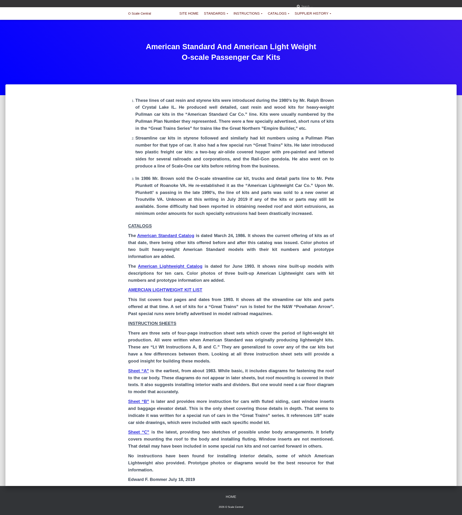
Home (231, 497)
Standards (215, 13)
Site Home (189, 13)
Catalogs (277, 13)
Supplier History (312, 13)
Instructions (247, 13)
